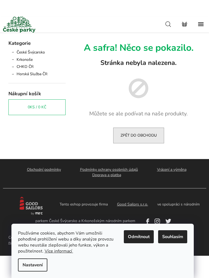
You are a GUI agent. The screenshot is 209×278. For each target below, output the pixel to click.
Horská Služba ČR (32, 74)
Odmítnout (139, 237)
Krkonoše (25, 59)
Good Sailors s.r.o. (132, 204)
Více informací (58, 251)
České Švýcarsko (31, 52)
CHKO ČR (25, 66)
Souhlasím (172, 237)
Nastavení (33, 265)
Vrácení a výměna (171, 169)
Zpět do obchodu (139, 135)
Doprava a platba (106, 175)
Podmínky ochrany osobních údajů (109, 169)
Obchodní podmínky (44, 169)
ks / (37, 107)
